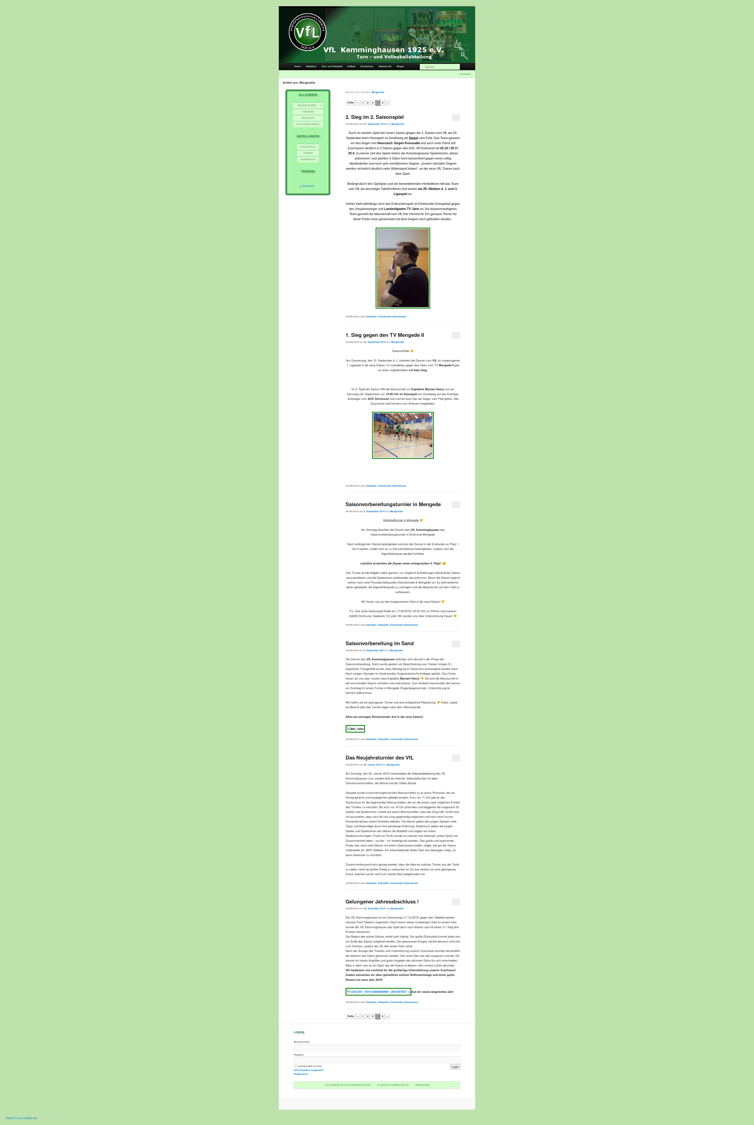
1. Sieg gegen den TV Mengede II (385, 334)
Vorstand (307, 111)
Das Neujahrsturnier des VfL (380, 757)
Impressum (422, 1085)
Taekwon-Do (385, 66)
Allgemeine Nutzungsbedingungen (348, 1085)
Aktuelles (371, 316)
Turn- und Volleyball (332, 66)
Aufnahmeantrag (308, 124)
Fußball (351, 66)
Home (298, 66)
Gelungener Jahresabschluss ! (382, 901)
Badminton (308, 159)
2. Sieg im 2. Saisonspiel (375, 116)
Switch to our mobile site (21, 1118)
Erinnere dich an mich (310, 1066)
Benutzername (301, 1041)
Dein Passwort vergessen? (309, 1070)
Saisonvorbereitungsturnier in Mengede (393, 504)
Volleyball (383, 625)
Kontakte (308, 118)
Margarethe (378, 92)
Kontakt (465, 74)
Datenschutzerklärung (393, 1085)
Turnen (308, 153)
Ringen (400, 66)
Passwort (299, 1054)
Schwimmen (367, 66)
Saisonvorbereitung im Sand (380, 643)
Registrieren (301, 1074)
